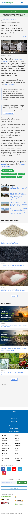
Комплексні (17, 455)
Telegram (3, 164)
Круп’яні (17, 435)
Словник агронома (14, 431)
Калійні (16, 453)
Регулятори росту (6, 445)
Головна (3, 19)
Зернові (4, 455)
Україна (22, 173)
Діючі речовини (14, 425)
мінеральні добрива (8, 177)
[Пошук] (22, 2)
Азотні (16, 448)
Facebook (22, 163)
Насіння (4, 453)
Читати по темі (9, 113)
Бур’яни (4, 450)
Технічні (17, 438)
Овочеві (17, 440)
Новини (8, 19)
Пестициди (5, 435)
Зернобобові (5, 458)
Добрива (13, 19)
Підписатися (22, 482)
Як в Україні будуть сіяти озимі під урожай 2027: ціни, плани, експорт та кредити (14, 14)
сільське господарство (9, 173)
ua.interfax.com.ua (9, 84)
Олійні (3, 460)
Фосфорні (17, 450)
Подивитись (14, 421)
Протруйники (5, 448)
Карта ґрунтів (14, 428)
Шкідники (18, 443)
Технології (14, 415)
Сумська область (7, 170)
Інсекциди (4, 443)
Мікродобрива (18, 458)
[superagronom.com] (7, 2)
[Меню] (26, 2)
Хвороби (17, 460)
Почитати (14, 418)
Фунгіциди (4, 440)
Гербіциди (4, 438)
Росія (19, 177)
